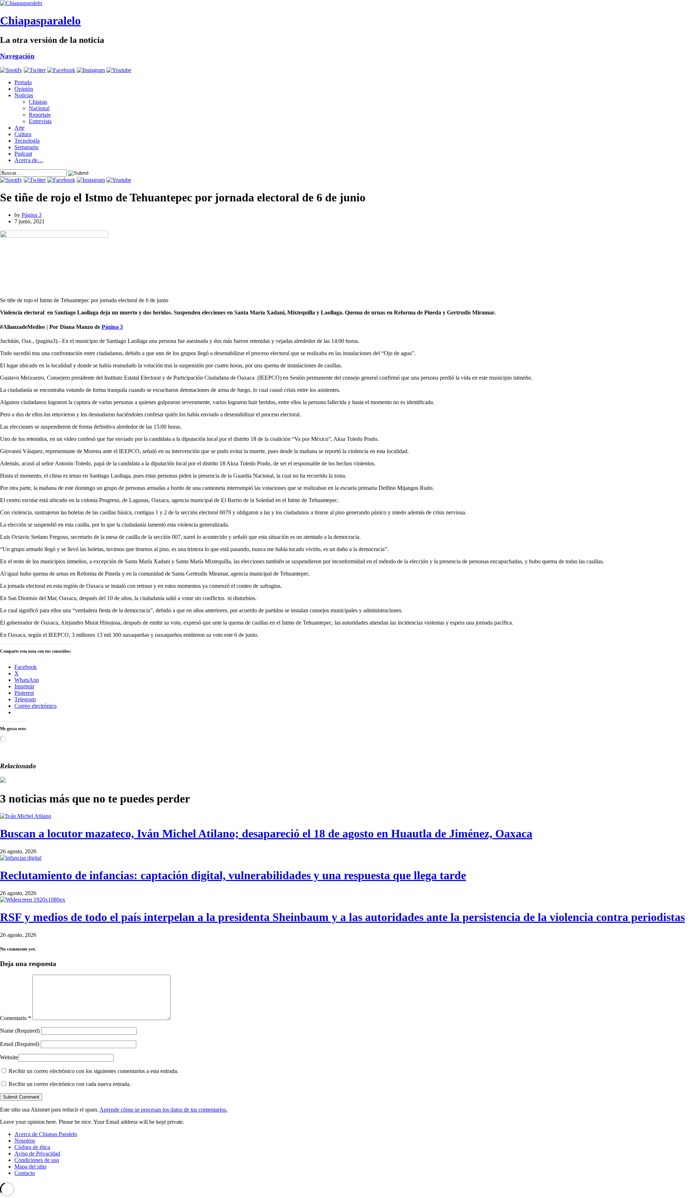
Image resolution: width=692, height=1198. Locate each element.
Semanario (26, 147)
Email (19, 1044)
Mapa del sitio (30, 1166)
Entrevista (40, 121)
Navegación (17, 56)
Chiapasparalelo (40, 20)
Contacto (24, 1173)
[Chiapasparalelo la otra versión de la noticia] (346, 3)
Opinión (23, 89)
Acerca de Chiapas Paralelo (45, 1134)
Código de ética (32, 1147)
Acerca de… (28, 160)
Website (9, 1057)
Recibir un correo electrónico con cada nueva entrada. (70, 1084)
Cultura (22, 134)
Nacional (39, 108)
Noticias (23, 95)
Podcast (23, 154)
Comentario (15, 1018)
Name (20, 1031)
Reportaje (40, 115)
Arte (19, 128)
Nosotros (24, 1140)
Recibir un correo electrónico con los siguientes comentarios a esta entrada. (93, 1071)
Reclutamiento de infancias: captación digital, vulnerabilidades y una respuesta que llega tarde (233, 875)
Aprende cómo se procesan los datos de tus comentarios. (163, 1110)
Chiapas (38, 102)
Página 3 (31, 215)
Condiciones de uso (36, 1160)
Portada (23, 82)
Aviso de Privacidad (37, 1153)
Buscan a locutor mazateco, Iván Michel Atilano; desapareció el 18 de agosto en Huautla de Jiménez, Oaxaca (266, 833)
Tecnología (27, 141)
